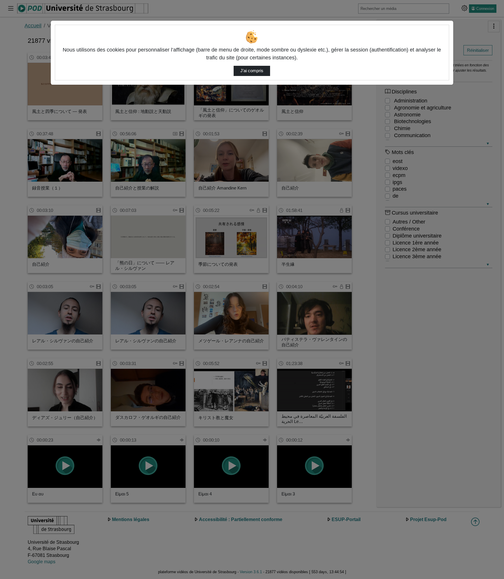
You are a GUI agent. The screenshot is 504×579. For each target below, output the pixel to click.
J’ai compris (251, 70)
